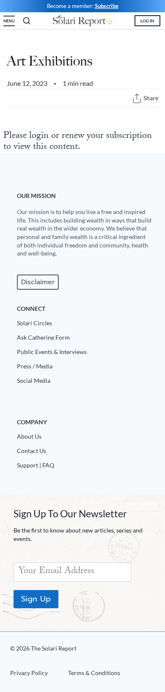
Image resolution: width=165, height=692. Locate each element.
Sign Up (36, 599)
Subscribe (106, 6)
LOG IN (147, 20)
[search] (26, 20)
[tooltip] (137, 98)
